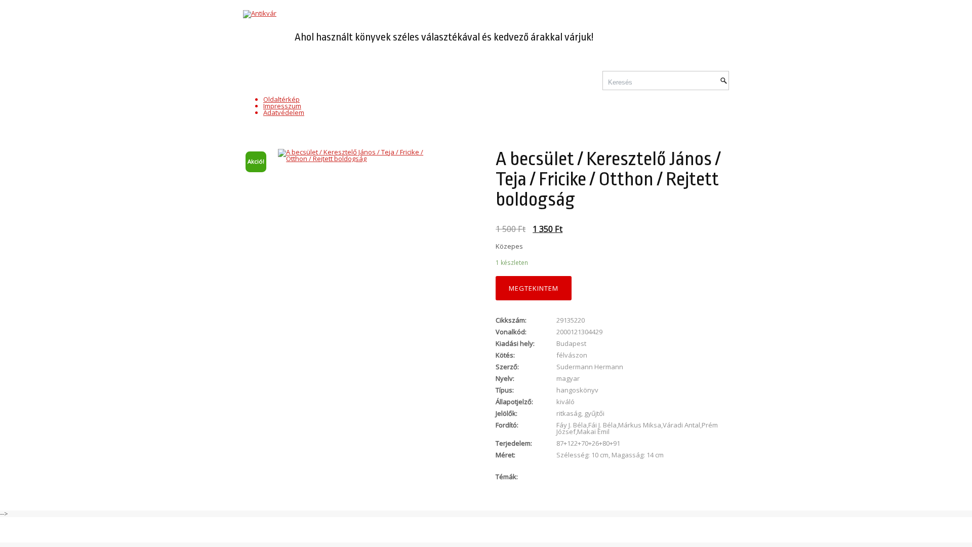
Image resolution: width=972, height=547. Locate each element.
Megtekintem (533, 288)
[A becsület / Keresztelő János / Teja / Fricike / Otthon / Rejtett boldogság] (359, 155)
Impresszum (282, 105)
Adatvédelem (283, 112)
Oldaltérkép (281, 99)
